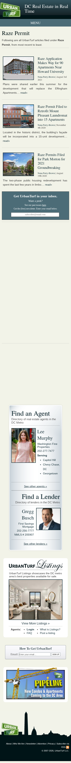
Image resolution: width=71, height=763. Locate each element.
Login (30, 629)
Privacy (51, 744)
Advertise (41, 744)
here (44, 205)
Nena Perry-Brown (46, 76)
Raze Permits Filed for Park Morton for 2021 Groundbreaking (51, 161)
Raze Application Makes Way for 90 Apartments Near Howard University (51, 65)
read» (23, 92)
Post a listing (47, 633)
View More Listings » (36, 623)
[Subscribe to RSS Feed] (67, 747)
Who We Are (18, 744)
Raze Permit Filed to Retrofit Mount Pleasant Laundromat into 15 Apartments (52, 113)
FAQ (29, 633)
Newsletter (31, 744)
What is (50, 629)
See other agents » (35, 486)
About (8, 744)
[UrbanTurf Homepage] (20, 15)
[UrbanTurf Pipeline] (35, 701)
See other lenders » (35, 543)
